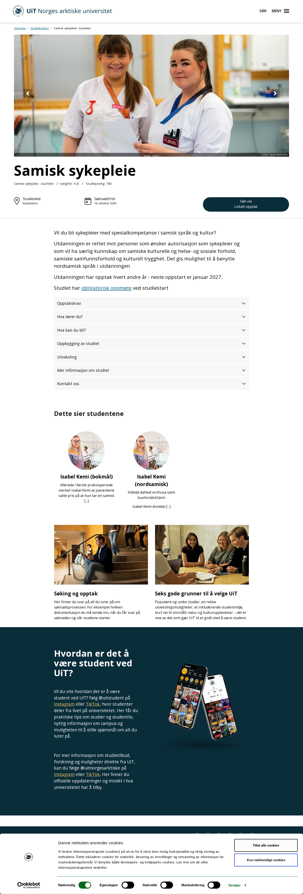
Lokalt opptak (246, 204)
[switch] (128, 885)
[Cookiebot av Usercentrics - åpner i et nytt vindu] (28, 885)
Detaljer (234, 885)
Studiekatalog (39, 28)
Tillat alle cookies (266, 845)
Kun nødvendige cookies (266, 860)
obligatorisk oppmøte (106, 287)
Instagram (64, 704)
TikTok (93, 704)
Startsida (20, 28)
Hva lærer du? (70, 316)
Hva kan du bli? (71, 330)
